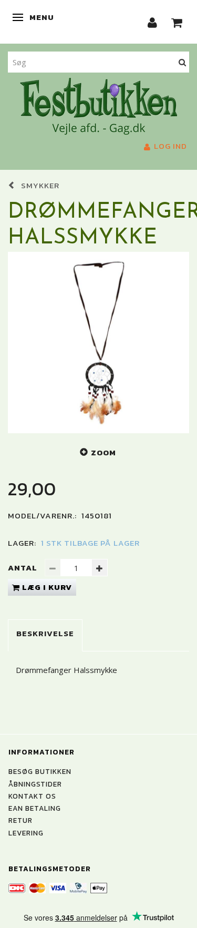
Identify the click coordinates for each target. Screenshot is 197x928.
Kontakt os (32, 796)
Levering (26, 833)
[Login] (153, 22)
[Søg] (182, 61)
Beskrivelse (45, 633)
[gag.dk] (98, 105)
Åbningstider (35, 784)
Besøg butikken (39, 771)
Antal (23, 568)
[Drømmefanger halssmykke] (98, 342)
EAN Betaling (34, 808)
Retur (20, 820)
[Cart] (177, 22)
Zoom (103, 452)
